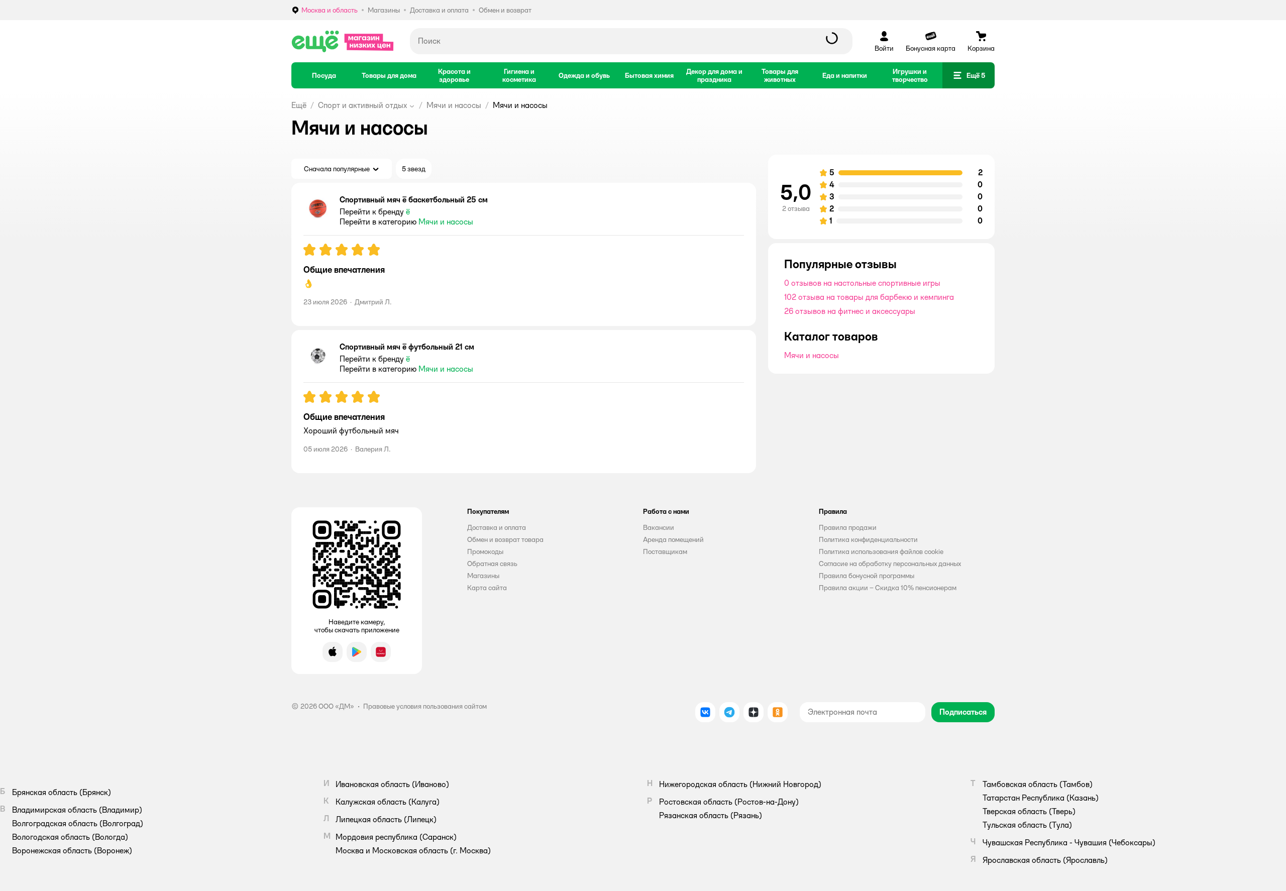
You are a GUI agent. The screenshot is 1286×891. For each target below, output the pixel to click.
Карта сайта (487, 588)
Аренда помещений (673, 539)
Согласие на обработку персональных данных (890, 564)
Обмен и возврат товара (505, 539)
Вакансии (658, 527)
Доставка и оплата (496, 527)
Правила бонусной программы (866, 576)
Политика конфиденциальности (868, 539)
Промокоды (485, 551)
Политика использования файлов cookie (881, 551)
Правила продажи (848, 527)
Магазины (483, 576)
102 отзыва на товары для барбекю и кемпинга (869, 297)
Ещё (298, 105)
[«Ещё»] (342, 41)
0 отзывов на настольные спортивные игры (862, 283)
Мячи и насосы (453, 105)
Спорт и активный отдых (362, 105)
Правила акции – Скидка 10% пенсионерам (887, 588)
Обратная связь (492, 564)
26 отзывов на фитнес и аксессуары (849, 311)
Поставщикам (665, 551)
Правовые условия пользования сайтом (425, 706)
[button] (968, 75)
